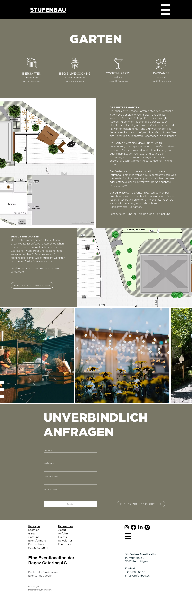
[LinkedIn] (140, 527)
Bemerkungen (50, 489)
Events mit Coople (40, 575)
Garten (32, 533)
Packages (34, 526)
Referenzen (65, 526)
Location (33, 529)
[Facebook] (133, 527)
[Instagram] (126, 527)
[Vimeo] (147, 527)
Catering (33, 537)
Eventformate (37, 540)
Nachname (49, 463)
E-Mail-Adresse (51, 476)
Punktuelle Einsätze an (43, 572)
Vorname (48, 450)
